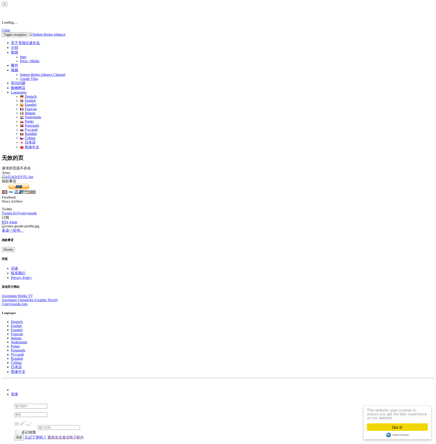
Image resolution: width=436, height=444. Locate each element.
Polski (29, 121)
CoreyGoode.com (14, 304)
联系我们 (18, 273)
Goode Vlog (29, 79)
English (30, 100)
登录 (14, 394)
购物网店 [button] (18, 88)
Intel (23, 57)
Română (31, 134)
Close (6, 30)
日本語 (30, 142)
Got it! (397, 427)
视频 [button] (14, 70)
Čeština (30, 138)
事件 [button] (14, 65)
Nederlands (33, 117)
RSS (5, 222)
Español (30, 105)
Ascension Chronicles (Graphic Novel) (30, 300)
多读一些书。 (13, 230)
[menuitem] (227, 57)
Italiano (30, 113)
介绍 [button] (14, 48)
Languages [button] (19, 92)
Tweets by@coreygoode (19, 213)
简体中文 (32, 147)
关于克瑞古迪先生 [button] (25, 43)
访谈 (14, 268)
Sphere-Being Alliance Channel (42, 75)
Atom (13, 222)
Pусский (31, 129)
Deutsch (31, 96)
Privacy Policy (21, 278)
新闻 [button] (14, 52)
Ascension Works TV (17, 296)
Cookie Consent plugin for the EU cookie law (397, 434)
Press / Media (29, 61)
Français (31, 109)
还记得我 (28, 432)
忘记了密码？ (36, 437)
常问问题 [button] (18, 83)
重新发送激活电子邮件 (65, 437)
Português (32, 125)
